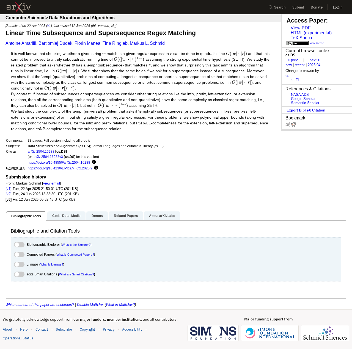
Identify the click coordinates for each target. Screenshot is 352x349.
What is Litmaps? (51, 264)
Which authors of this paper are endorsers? (40, 305)
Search (280, 7)
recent (300, 65)
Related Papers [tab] (126, 216)
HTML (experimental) (311, 32)
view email (51, 183)
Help (24, 329)
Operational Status (18, 338)
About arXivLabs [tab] (162, 216)
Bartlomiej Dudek (55, 43)
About (7, 329)
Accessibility (132, 329)
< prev (293, 60)
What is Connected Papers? (75, 254)
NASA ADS (300, 95)
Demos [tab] (97, 216)
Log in (338, 7)
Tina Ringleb (115, 43)
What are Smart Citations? (76, 274)
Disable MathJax (90, 305)
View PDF (301, 28)
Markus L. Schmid (147, 43)
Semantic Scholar (305, 103)
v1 (49, 25)
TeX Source (302, 37)
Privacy (108, 329)
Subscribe (64, 329)
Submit (298, 7)
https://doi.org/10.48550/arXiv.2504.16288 (59, 162)
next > (315, 60)
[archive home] (19, 7)
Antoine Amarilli (21, 43)
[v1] (9, 189)
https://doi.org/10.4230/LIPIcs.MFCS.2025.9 (60, 168)
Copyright (87, 329)
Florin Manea (87, 43)
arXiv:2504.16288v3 (48, 156)
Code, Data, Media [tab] (66, 216)
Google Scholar (303, 99)
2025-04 (314, 65)
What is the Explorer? (76, 244)
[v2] (9, 194)
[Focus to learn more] (93, 162)
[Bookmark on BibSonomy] (288, 126)
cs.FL (295, 80)
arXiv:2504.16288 (41, 151)
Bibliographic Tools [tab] (26, 216)
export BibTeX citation (306, 110)
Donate (317, 7)
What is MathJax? (120, 305)
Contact (41, 329)
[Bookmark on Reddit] (293, 126)
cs (287, 76)
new (288, 65)
